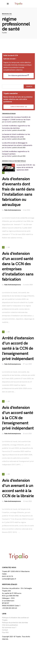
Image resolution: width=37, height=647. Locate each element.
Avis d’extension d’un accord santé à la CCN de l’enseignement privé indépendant (18, 418)
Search (29, 86)
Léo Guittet (7, 122)
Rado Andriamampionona (12, 210)
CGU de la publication (10, 625)
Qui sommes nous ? (9, 628)
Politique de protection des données (15, 623)
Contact (5, 630)
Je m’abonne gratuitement (17, 75)
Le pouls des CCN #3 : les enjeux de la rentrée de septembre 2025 (26, 167)
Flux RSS (5, 632)
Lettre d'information (17, 107)
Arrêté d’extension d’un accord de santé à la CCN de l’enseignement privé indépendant (18, 348)
